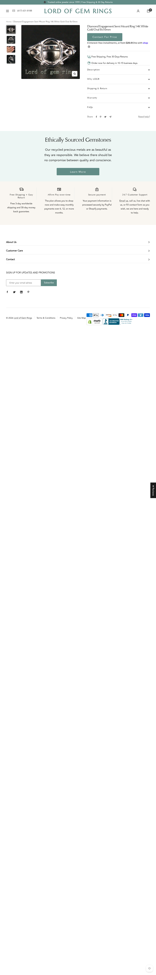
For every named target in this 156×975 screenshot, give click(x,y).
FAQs (90, 107)
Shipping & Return (97, 88)
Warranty (92, 98)
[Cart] (148, 11)
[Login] (138, 11)
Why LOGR (93, 79)
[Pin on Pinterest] (100, 117)
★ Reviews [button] (153, 490)
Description (93, 70)
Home (8, 21)
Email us (123, 201)
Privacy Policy (66, 318)
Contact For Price (104, 37)
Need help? (144, 116)
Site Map (81, 318)
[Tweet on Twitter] (105, 117)
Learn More (78, 172)
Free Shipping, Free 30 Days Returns (109, 56)
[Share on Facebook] (96, 117)
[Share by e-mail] (110, 117)
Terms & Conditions (46, 318)
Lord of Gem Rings (23, 318)
